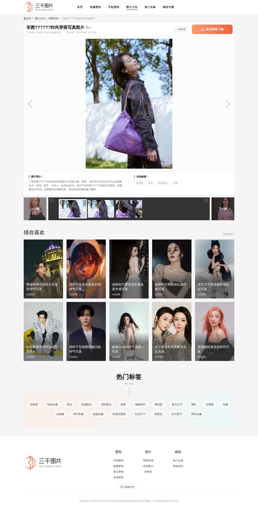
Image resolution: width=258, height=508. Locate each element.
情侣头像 (52, 404)
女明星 (139, 183)
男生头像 (196, 414)
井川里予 (176, 414)
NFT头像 (78, 414)
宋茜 (175, 183)
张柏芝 (34, 404)
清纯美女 (106, 404)
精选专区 (178, 466)
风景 (123, 404)
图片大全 (40, 18)
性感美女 (163, 183)
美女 (150, 183)
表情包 (158, 414)
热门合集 (178, 460)
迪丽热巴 (140, 404)
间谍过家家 (119, 414)
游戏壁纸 (118, 477)
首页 (28, 18)
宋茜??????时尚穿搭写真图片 (78, 18)
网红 (194, 404)
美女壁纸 (118, 471)
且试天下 (140, 414)
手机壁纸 (118, 460)
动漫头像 (98, 414)
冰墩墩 (60, 414)
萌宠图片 (148, 466)
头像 (225, 404)
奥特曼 (159, 404)
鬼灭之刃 (177, 404)
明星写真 (53, 18)
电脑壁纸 (118, 466)
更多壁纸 (227, 234)
